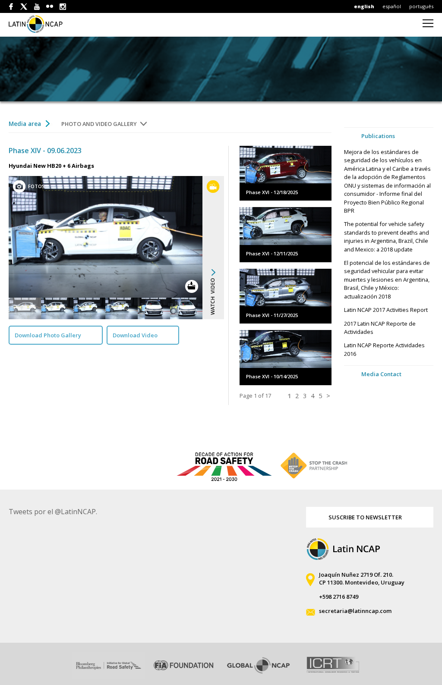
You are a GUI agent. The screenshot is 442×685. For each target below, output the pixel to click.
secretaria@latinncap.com (355, 611)
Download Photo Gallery (48, 335)
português (421, 6)
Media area (25, 123)
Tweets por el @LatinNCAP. (53, 511)
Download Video (135, 335)
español (391, 6)
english (364, 6)
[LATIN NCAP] (40, 24)
